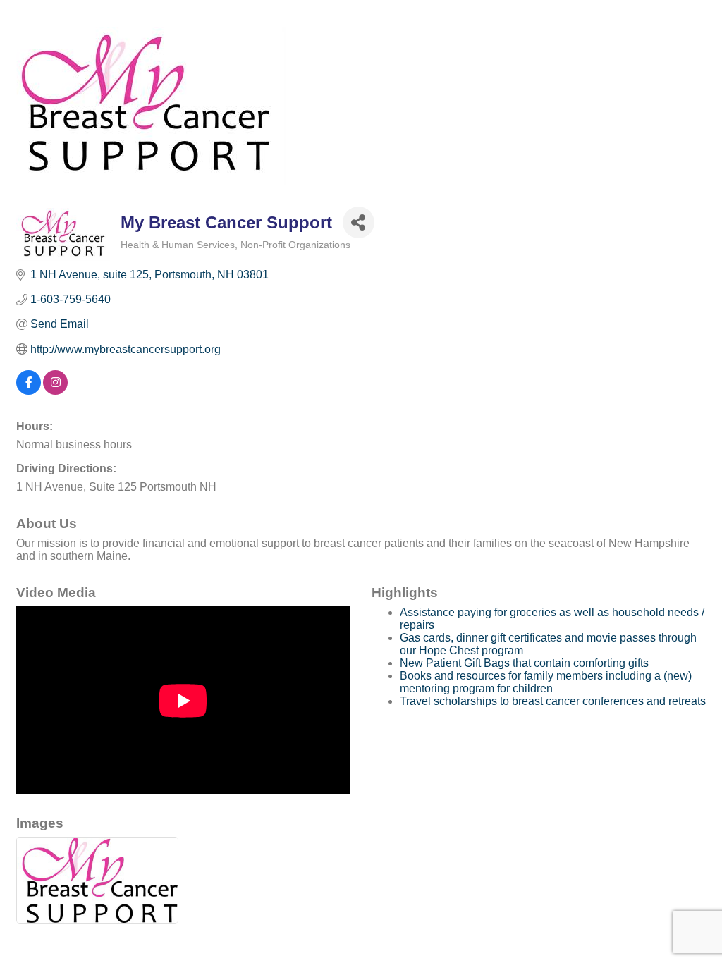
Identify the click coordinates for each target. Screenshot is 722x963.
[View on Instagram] (55, 391)
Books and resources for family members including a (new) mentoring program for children (546, 682)
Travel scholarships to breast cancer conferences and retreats (553, 701)
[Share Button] (358, 222)
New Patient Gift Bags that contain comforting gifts (524, 663)
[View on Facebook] (28, 391)
